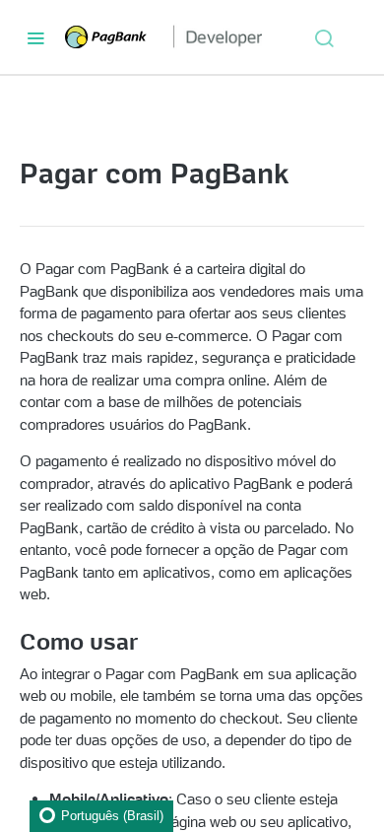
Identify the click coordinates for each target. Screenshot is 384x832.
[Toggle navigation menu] (35, 37)
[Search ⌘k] (324, 37)
